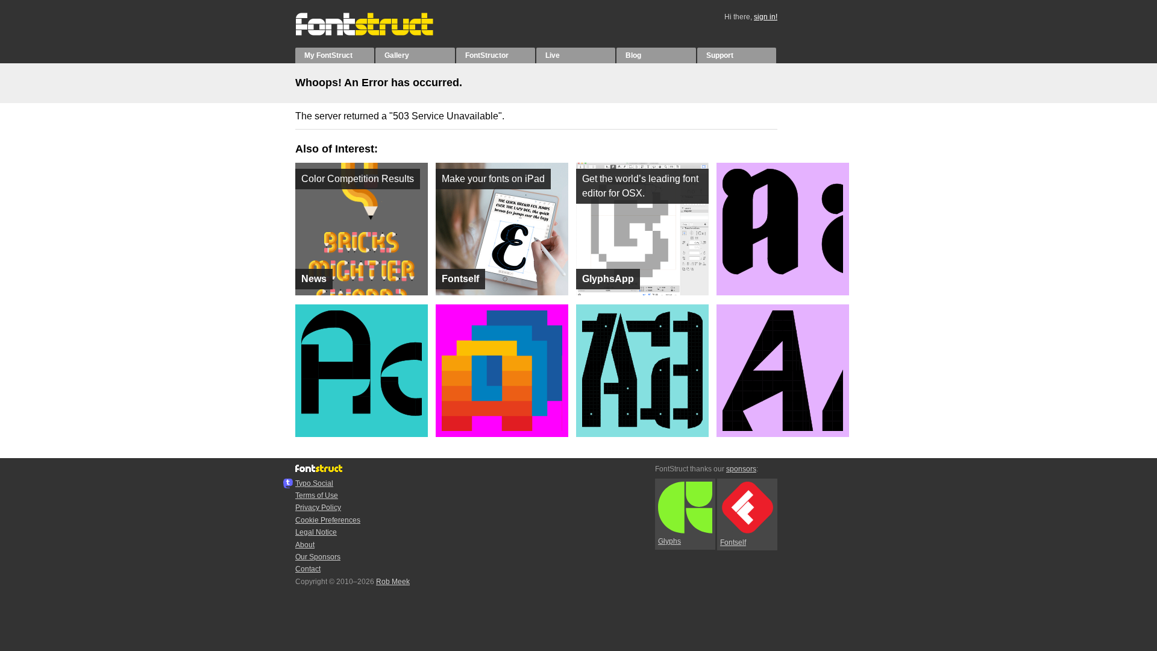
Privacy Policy (318, 507)
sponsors (741, 469)
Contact (308, 569)
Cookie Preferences (327, 520)
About (305, 545)
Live (552, 55)
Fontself (733, 542)
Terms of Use (316, 495)
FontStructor (487, 55)
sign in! (765, 17)
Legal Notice (316, 532)
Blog (633, 55)
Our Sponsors (317, 557)
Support (719, 55)
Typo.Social (314, 483)
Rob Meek (393, 581)
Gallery (396, 55)
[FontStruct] (377, 33)
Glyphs (669, 541)
